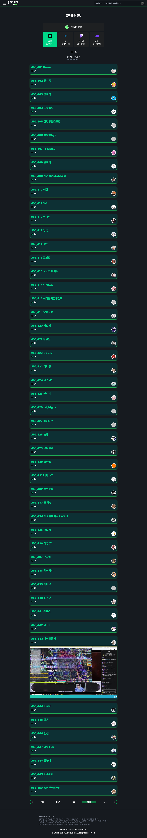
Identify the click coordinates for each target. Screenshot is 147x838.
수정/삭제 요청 (82, 829)
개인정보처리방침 (71, 829)
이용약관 (62, 829)
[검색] (142, 3)
